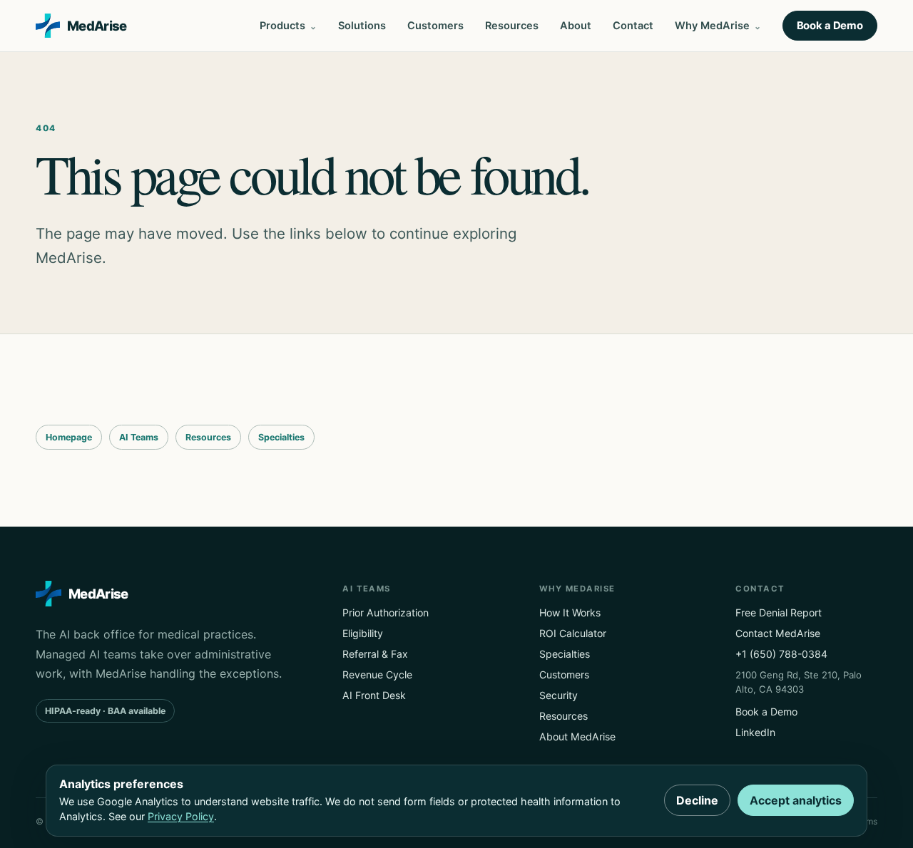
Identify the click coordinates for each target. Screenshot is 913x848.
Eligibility (362, 633)
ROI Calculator (572, 633)
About (575, 25)
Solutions (362, 25)
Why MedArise (712, 25)
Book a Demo (830, 25)
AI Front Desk (374, 695)
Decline (697, 800)
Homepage (69, 437)
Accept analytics (796, 800)
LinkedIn (755, 732)
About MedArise (577, 736)
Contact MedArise (777, 633)
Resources (512, 25)
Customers (435, 25)
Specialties (281, 437)
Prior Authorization (385, 612)
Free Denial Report (778, 612)
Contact (633, 25)
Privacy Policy (181, 816)
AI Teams (138, 437)
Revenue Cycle (377, 674)
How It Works (570, 612)
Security (558, 695)
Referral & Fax (375, 654)
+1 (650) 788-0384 (781, 654)
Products (282, 25)
